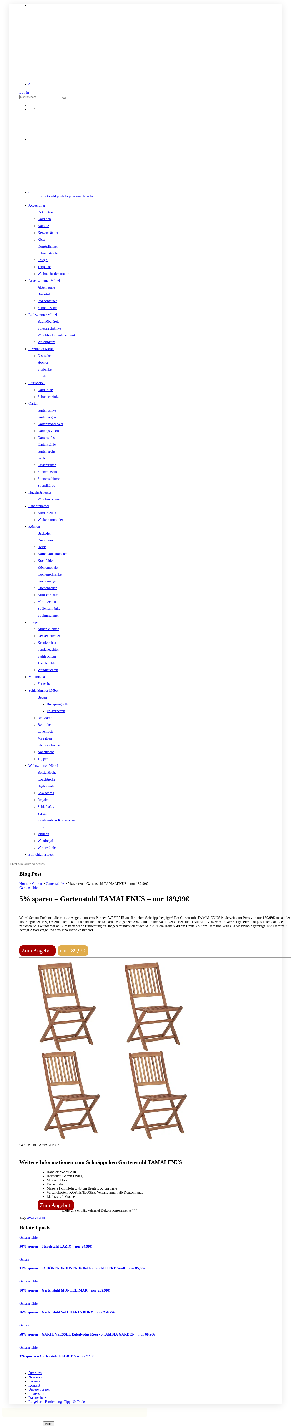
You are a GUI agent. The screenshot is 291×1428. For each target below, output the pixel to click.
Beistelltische (47, 772)
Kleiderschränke (49, 745)
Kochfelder (46, 561)
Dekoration (46, 212)
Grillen (43, 458)
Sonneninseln (47, 472)
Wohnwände (47, 848)
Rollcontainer (47, 301)
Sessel (42, 813)
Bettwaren (45, 718)
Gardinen (44, 219)
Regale (43, 800)
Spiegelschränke (49, 328)
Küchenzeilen (47, 588)
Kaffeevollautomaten (53, 554)
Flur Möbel (36, 383)
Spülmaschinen (48, 615)
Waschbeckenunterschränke (57, 335)
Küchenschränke (50, 574)
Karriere (34, 1381)
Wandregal (45, 841)
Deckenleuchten (49, 636)
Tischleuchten (47, 663)
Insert (49, 1423)
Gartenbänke (47, 410)
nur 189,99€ (73, 951)
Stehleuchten (47, 656)
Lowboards (46, 793)
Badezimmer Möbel (42, 315)
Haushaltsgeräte (39, 492)
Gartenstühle (47, 444)
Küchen (34, 526)
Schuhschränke (48, 397)
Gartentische (46, 451)
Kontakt (34, 1385)
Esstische (44, 356)
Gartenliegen (47, 417)
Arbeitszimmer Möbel (44, 280)
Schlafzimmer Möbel (43, 690)
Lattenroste (45, 731)
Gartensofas (46, 438)
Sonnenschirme (49, 479)
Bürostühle (45, 294)
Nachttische (46, 752)
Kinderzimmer (38, 506)
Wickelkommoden (51, 520)
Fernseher (45, 684)
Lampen (34, 622)
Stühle (42, 376)
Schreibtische (47, 308)
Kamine (43, 226)
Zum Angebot (37, 951)
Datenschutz (37, 1398)
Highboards (46, 786)
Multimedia (36, 677)
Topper (43, 759)
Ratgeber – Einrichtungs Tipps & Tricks (56, 1402)
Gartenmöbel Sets (50, 424)
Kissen (42, 239)
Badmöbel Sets (48, 321)
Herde (42, 547)
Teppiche (44, 267)
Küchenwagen (48, 581)
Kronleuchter (47, 643)
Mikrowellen (47, 602)
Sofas (41, 827)
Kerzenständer (48, 233)
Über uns (35, 1373)
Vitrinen (43, 834)
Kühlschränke (48, 595)
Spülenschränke (49, 608)
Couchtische (46, 779)
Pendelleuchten (48, 649)
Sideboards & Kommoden (56, 820)
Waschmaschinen (50, 499)
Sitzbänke (45, 369)
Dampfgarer (46, 540)
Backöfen (44, 533)
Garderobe (45, 390)
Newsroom (36, 1377)
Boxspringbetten (58, 704)
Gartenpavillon (48, 431)
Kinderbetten (47, 513)
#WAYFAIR (36, 1218)
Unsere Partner (39, 1389)
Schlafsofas (46, 807)
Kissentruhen (47, 465)
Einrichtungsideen (41, 854)
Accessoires (36, 205)
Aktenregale (46, 287)
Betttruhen (45, 725)
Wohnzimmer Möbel (43, 766)
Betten (42, 697)
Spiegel (43, 260)
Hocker (43, 362)
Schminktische (48, 253)
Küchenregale (48, 567)
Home (23, 883)
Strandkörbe (46, 485)
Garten (33, 403)
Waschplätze (46, 342)
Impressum (36, 1393)
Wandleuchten (48, 670)
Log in (24, 92)
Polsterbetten (56, 711)
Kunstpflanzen (48, 246)
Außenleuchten (48, 629)
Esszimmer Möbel (41, 349)
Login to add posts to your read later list (66, 196)
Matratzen (45, 738)
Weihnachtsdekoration (53, 274)
